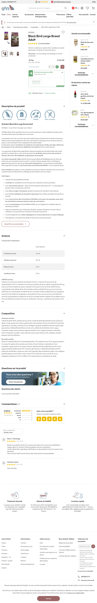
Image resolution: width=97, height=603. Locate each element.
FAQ (93, 2)
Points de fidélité (64, 546)
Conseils (42, 564)
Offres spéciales (70, 15)
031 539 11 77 (85, 577)
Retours (23, 561)
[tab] (46, 73)
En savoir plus (71, 22)
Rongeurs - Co (6, 557)
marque (4, 568)
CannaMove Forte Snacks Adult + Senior (87, 61)
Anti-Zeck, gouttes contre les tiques (87, 96)
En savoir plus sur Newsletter (85, 571)
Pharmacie (60, 14)
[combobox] (48, 8)
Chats (3, 546)
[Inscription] (93, 546)
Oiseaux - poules (7, 561)
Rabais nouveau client (66, 543)
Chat (3, 14)
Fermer (48, 599)
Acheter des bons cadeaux (67, 556)
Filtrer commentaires (9, 430)
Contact (23, 543)
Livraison (23, 557)
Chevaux (4, 550)
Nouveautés (84, 14)
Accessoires (29, 14)
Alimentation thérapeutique (41, 15)
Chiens (4, 543)
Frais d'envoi (25, 553)
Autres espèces (15, 15)
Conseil (92, 14)
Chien (9, 14)
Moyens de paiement (27, 564)
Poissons (4, 553)
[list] (12, 40)
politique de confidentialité (75, 593)
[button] (75, 8)
